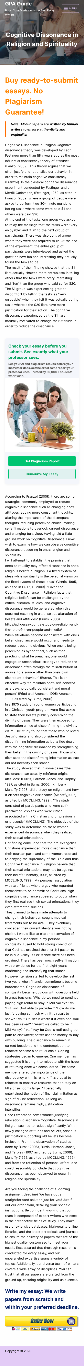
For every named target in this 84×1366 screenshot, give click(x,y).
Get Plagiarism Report (42, 461)
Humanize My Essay (42, 474)
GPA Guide (18, 4)
